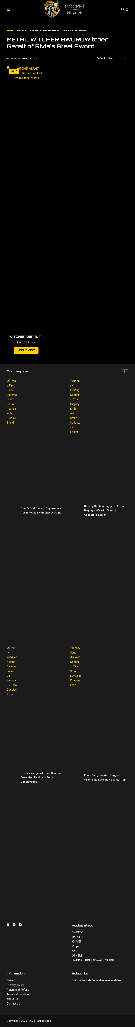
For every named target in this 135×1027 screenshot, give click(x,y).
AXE (74, 951)
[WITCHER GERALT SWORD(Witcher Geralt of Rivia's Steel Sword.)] (26, 198)
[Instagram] (14, 924)
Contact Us (13, 1003)
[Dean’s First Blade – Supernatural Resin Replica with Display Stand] (12, 510)
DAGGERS (78, 937)
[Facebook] (8, 924)
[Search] (122, 9)
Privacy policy (15, 985)
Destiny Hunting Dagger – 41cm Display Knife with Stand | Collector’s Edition (104, 510)
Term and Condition (18, 994)
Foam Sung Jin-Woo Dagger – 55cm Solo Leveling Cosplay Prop (105, 777)
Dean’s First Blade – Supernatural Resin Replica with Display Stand (41, 510)
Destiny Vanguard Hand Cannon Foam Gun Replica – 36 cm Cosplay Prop (41, 778)
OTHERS (77, 955)
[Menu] (8, 9)
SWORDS (77, 932)
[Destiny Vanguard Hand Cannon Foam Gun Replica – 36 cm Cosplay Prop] (12, 777)
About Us (12, 999)
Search (11, 980)
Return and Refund (18, 989)
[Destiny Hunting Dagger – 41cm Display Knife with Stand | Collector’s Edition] (75, 510)
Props (75, 946)
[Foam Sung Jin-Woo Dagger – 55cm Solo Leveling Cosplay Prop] (75, 777)
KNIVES (77, 941)
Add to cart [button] (26, 350)
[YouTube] (20, 924)
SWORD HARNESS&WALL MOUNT (93, 960)
